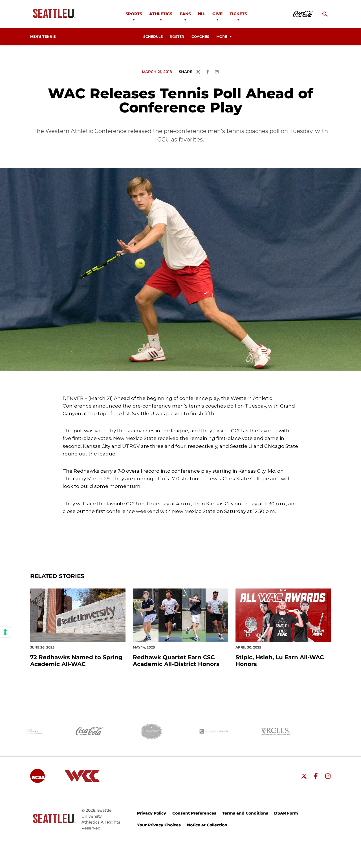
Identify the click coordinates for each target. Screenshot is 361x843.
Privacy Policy (151, 813)
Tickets (238, 13)
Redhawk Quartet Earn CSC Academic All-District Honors (176, 660)
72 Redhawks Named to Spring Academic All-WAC (76, 660)
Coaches (200, 36)
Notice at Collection (207, 824)
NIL (201, 13)
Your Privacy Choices (159, 824)
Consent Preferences (194, 813)
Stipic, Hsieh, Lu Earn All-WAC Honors (279, 660)
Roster (177, 36)
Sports (134, 13)
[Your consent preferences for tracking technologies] (5, 632)
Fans (185, 13)
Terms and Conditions (245, 813)
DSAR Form (286, 813)
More (221, 36)
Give (217, 13)
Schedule (153, 36)
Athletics (160, 13)
